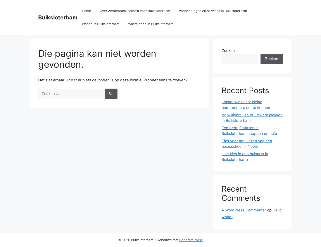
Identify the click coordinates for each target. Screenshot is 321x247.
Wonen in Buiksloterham (100, 24)
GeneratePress (191, 240)
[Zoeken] (111, 94)
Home (86, 11)
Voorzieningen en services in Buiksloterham (213, 11)
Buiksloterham (58, 17)
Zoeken (228, 50)
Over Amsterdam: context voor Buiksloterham (135, 11)
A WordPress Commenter (244, 210)
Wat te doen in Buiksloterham (150, 24)
